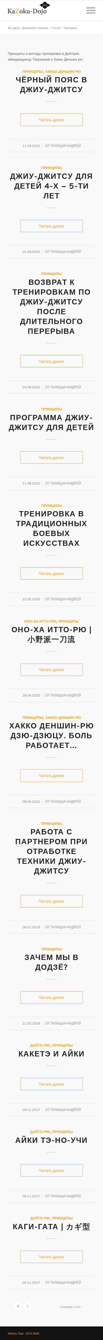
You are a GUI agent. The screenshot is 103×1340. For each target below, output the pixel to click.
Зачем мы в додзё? (51, 962)
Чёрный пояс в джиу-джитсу (52, 84)
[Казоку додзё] (43, 10)
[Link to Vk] (69, 1333)
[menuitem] (77, 10)
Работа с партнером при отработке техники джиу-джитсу (51, 851)
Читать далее (51, 120)
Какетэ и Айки (51, 1054)
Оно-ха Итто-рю (40, 621)
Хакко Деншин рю (63, 72)
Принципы (32, 72)
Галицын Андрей (65, 146)
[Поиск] (77, 10)
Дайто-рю (40, 1045)
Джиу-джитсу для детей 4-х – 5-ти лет (51, 186)
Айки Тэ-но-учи (51, 1140)
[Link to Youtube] (84, 1333)
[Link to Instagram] (76, 1333)
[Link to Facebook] (91, 1333)
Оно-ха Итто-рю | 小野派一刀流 (52, 634)
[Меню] (88, 10)
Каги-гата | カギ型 (51, 1226)
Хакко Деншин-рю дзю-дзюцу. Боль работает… (51, 735)
